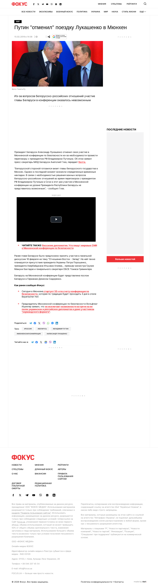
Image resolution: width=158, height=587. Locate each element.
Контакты (119, 582)
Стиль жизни (129, 11)
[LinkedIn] (60, 4)
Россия (28, 329)
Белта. (82, 162)
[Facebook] (34, 4)
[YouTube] (47, 4)
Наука (115, 11)
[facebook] (13, 495)
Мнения (102, 4)
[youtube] (33, 495)
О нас (15, 473)
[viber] (40, 495)
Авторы (62, 469)
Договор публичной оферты (18, 486)
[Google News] (56, 4)
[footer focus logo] (23, 457)
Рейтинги (132, 4)
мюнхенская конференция (29, 334)
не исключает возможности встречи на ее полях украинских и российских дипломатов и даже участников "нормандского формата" (58, 309)
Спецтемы (116, 4)
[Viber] (51, 4)
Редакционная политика (43, 484)
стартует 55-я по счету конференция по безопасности (55, 292)
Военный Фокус (64, 11)
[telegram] (27, 495)
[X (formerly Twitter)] (38, 4)
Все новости (28, 11)
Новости (17, 465)
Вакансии (40, 473)
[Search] (145, 4)
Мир (106, 11)
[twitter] (20, 495)
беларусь (43, 329)
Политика (82, 11)
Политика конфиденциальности (96, 582)
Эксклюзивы (46, 11)
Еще (142, 11)
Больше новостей (125, 259)
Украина (95, 11)
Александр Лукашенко (57, 334)
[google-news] (47, 495)
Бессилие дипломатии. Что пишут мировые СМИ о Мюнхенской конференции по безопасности (59, 246)
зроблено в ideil (140, 582)
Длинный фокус (44, 469)
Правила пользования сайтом (65, 476)
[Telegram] (42, 4)
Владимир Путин (61, 329)
